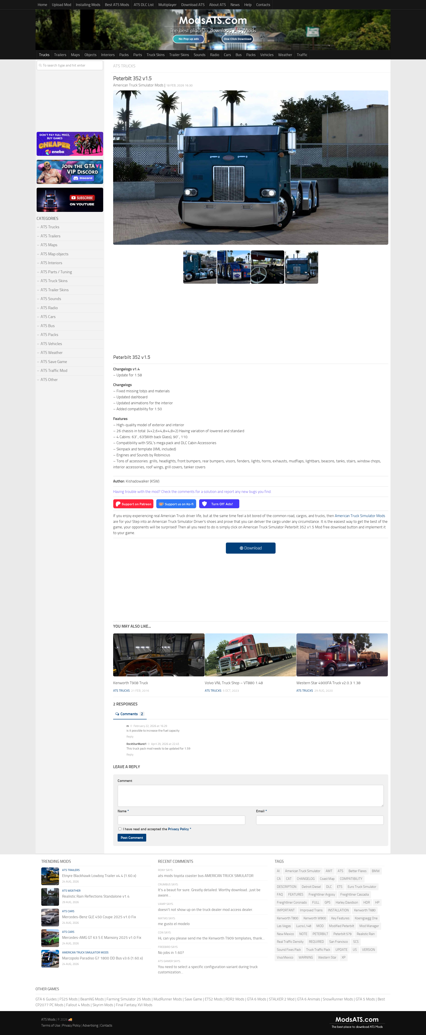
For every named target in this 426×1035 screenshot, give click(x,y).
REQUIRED (316, 942)
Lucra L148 (303, 926)
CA (279, 879)
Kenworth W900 (315, 918)
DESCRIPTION (286, 887)
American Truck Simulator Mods (360, 516)
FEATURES (295, 894)
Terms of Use (50, 1025)
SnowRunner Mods (338, 999)
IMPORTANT (286, 910)
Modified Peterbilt (341, 926)
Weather (285, 55)
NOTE (303, 934)
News (235, 4)
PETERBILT (320, 934)
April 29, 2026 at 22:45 (164, 744)
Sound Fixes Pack (289, 950)
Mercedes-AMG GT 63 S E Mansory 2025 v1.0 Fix (101, 937)
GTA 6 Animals (308, 999)
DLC (329, 887)
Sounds (199, 55)
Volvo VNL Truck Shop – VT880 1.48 (234, 683)
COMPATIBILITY (351, 879)
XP (343, 957)
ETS (339, 887)
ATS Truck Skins (54, 280)
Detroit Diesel (311, 887)
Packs (124, 55)
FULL (315, 902)
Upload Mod (61, 4)
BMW (376, 871)
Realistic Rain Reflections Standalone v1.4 (96, 896)
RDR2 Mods (234, 999)
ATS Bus (48, 325)
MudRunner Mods (168, 999)
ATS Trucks (124, 65)
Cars (227, 55)
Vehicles (267, 55)
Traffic (302, 55)
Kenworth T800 (287, 918)
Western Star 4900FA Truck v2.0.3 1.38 (328, 683)
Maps (75, 55)
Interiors (108, 55)
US (355, 950)
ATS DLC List (144, 4)
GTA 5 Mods (365, 999)
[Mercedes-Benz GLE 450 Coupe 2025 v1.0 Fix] (50, 917)
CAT (289, 879)
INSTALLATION (338, 910)
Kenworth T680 (364, 910)
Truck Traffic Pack (318, 950)
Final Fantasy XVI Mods (134, 1005)
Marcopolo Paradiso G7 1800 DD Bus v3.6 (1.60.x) (102, 958)
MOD (320, 926)
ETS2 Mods (214, 999)
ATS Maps (49, 244)
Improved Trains (311, 910)
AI (278, 871)
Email (261, 811)
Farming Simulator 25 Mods (128, 999)
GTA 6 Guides (46, 999)
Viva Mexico (285, 957)
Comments (131, 714)
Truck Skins (156, 55)
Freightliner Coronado (292, 902)
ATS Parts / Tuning (56, 271)
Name (123, 811)
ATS (340, 871)
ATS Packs (49, 334)
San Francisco (338, 942)
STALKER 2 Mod (281, 999)
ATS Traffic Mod (54, 370)
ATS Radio (49, 307)
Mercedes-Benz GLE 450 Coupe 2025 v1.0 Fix (99, 917)
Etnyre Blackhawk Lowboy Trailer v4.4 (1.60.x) (99, 875)
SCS (356, 942)
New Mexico (285, 934)
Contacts (263, 4)
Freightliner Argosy (322, 894)
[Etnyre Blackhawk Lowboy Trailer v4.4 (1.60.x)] (50, 876)
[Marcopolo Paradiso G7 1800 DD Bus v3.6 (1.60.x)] (50, 959)
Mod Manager (369, 926)
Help (248, 4)
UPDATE (341, 950)
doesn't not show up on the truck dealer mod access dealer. (205, 909)
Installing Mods (88, 4)
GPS (327, 902)
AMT (329, 871)
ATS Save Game (54, 361)
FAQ (280, 894)
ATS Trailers (50, 236)
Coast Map (327, 879)
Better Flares (358, 871)
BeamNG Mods (92, 999)
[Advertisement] (251, 320)
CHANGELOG (306, 879)
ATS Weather (52, 352)
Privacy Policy (178, 829)
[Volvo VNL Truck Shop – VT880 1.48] (250, 654)
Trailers (60, 55)
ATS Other (49, 379)
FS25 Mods (68, 999)
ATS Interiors (51, 262)
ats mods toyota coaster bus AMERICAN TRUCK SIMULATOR (205, 875)
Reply (129, 736)
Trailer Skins (179, 55)
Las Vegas (284, 926)
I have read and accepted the (157, 829)
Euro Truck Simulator (362, 887)
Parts (137, 55)
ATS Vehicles (51, 343)
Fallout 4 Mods (78, 1005)
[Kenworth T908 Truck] (159, 654)
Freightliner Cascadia (354, 894)
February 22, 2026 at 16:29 (150, 726)
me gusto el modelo (174, 924)
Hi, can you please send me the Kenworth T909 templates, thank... (211, 938)
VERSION (368, 950)
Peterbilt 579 (342, 934)
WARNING (306, 957)
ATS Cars (48, 316)
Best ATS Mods (117, 4)
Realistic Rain (366, 934)
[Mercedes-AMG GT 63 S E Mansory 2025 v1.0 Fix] (50, 938)
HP (377, 902)
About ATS (217, 4)
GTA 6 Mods (256, 999)
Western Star (327, 957)
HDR (366, 902)
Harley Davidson (347, 902)
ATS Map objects (54, 254)
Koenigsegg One (366, 918)
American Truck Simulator (302, 871)
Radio (214, 55)
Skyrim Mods (103, 1005)
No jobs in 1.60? (171, 952)
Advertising (90, 1025)
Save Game (193, 999)
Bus (239, 55)
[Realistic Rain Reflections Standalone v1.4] (50, 897)
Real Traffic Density (290, 942)
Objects (91, 55)
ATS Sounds (51, 298)
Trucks (44, 55)
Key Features (340, 918)
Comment (125, 781)
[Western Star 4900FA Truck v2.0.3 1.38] (342, 654)
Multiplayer (167, 4)
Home (42, 4)
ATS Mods (48, 1019)
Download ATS (193, 4)
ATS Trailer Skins (55, 289)
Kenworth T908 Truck (130, 683)
